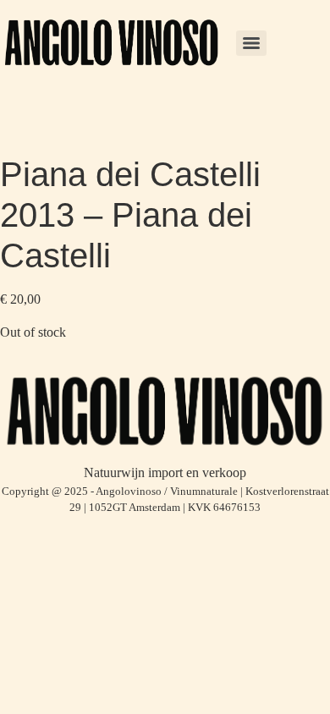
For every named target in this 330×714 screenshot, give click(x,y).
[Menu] (251, 43)
